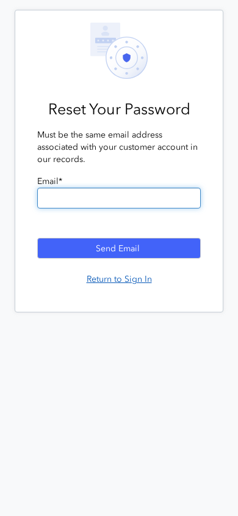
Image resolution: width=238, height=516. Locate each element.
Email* (49, 181)
